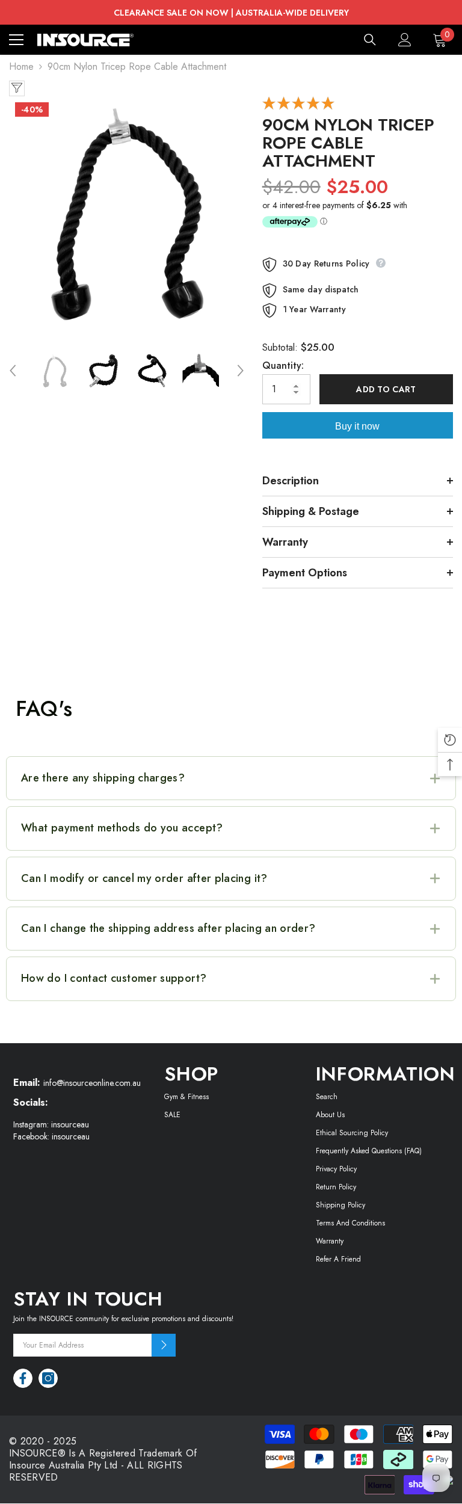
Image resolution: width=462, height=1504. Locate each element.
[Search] (370, 39)
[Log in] (404, 39)
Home (21, 67)
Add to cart (386, 389)
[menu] (16, 39)
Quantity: (283, 366)
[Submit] (164, 1345)
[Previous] (13, 371)
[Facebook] (22, 1378)
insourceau (70, 1124)
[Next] (241, 371)
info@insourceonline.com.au (92, 1083)
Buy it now (357, 426)
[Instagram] (48, 1378)
